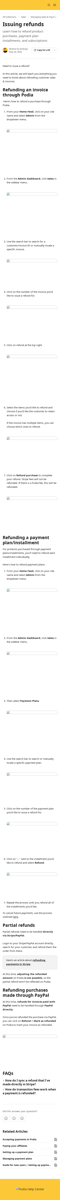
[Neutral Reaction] (14, 1118)
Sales (23, 16)
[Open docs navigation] (54, 5)
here (15, 916)
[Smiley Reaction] (22, 1118)
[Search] (49, 5)
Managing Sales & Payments (45, 16)
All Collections (9, 16)
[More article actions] (54, 50)
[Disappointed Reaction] (6, 1118)
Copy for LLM (43, 50)
